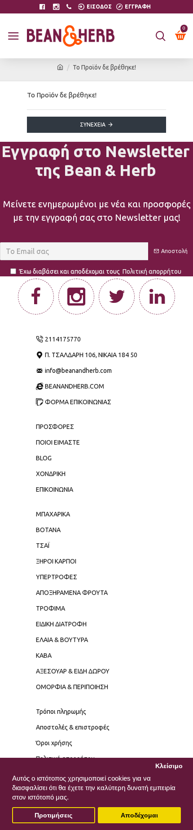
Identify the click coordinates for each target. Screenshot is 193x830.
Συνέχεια (92, 124)
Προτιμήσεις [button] (53, 815)
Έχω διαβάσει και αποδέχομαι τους (100, 271)
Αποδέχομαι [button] (139, 815)
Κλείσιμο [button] (169, 766)
